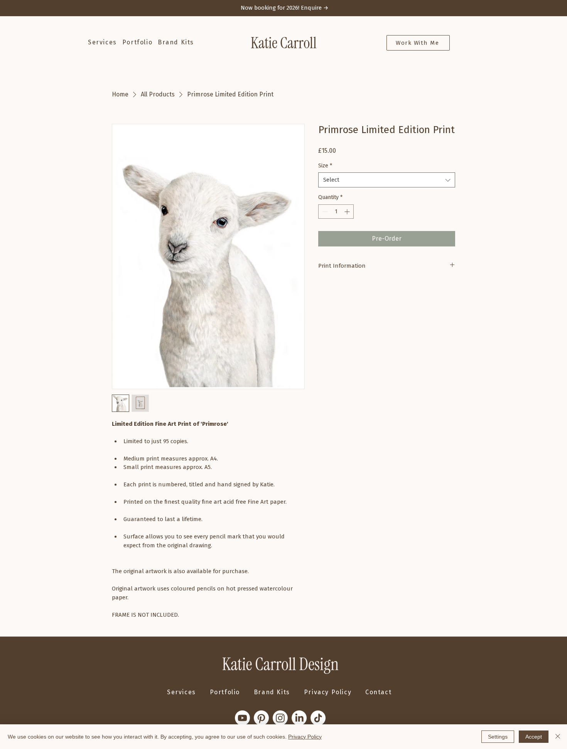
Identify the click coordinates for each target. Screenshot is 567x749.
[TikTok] (318, 717)
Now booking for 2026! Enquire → (285, 7)
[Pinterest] (261, 717)
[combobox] (386, 179)
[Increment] (348, 211)
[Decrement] (324, 211)
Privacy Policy (305, 737)
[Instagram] (280, 717)
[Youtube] (242, 717)
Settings (498, 737)
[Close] (557, 736)
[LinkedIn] (299, 717)
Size (325, 165)
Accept (533, 737)
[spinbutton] (336, 211)
